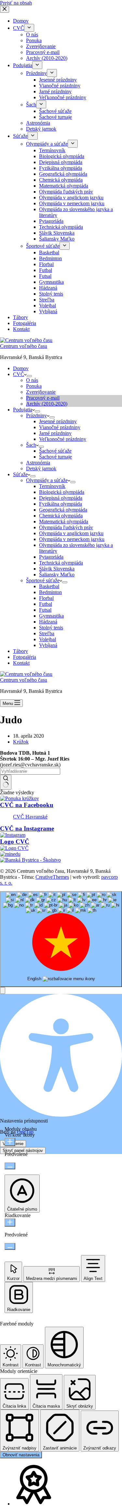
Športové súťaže (43, 580)
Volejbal (47, 639)
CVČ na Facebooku (26, 804)
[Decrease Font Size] (10, 1165)
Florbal (46, 598)
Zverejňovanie (41, 392)
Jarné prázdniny (55, 433)
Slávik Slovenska (57, 568)
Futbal (45, 604)
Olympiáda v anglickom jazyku (71, 533)
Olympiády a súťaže (47, 480)
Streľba (46, 633)
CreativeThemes (52, 877)
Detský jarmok (41, 468)
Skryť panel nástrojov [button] (23, 1150)
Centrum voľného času (23, 346)
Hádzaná (48, 621)
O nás (32, 380)
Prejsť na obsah (16, 3)
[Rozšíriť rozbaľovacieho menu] (29, 376)
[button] (2, 990)
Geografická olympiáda (63, 510)
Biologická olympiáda (61, 492)
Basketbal (49, 586)
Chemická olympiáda (61, 515)
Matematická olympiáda (63, 521)
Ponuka (34, 386)
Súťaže (20, 474)
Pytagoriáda (51, 557)
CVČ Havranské (30, 816)
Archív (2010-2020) (46, 403)
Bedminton (50, 592)
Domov (21, 368)
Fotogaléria (24, 657)
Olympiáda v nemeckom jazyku (71, 539)
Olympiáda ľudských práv (66, 527)
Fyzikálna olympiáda (60, 504)
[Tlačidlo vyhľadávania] (5, 782)
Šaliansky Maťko (57, 574)
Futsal (45, 610)
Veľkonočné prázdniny (62, 439)
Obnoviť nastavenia (21, 1454)
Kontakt (21, 663)
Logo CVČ (14, 841)
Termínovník (52, 486)
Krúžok (21, 742)
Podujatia (22, 409)
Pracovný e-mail (43, 398)
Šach (31, 445)
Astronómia (38, 462)
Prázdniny (36, 415)
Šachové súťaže (55, 451)
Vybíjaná (48, 645)
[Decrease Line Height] (10, 1246)
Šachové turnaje (55, 456)
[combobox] (61, 939)
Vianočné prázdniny (59, 427)
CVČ (18, 374)
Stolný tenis (51, 627)
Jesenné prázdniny (58, 421)
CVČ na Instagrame (27, 828)
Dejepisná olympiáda (60, 498)
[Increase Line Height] (10, 1222)
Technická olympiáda (61, 563)
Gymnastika (51, 616)
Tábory (20, 651)
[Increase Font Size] (10, 1142)
